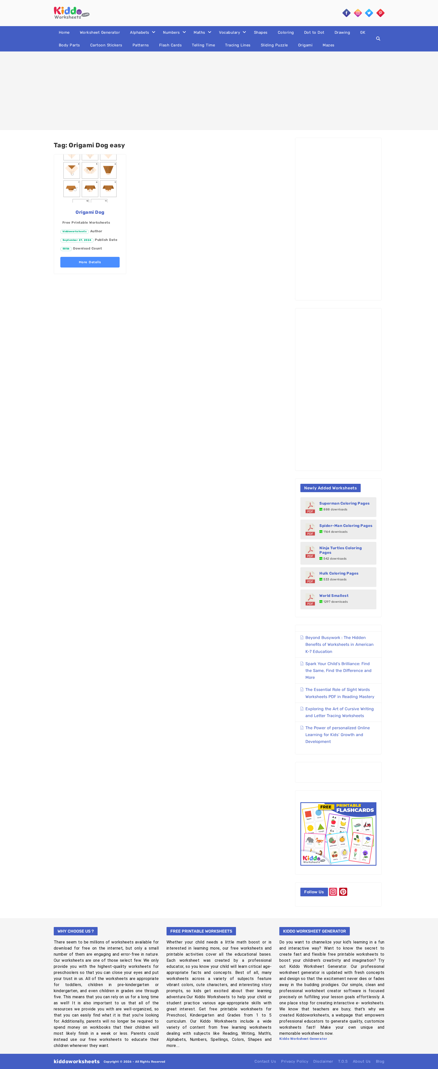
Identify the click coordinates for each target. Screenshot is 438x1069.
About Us (362, 1061)
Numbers (171, 32)
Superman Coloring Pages (344, 503)
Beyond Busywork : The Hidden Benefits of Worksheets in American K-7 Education (339, 644)
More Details (90, 262)
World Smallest (334, 595)
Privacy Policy (294, 1061)
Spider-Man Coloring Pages (346, 525)
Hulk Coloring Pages (339, 573)
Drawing (342, 32)
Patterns (141, 45)
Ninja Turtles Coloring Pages (340, 550)
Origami (305, 45)
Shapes (261, 32)
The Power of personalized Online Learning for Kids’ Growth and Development (337, 734)
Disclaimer (323, 1061)
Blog (380, 1061)
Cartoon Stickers (106, 45)
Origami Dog (90, 212)
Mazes (329, 45)
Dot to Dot (314, 32)
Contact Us (265, 1061)
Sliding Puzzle (274, 45)
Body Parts (69, 45)
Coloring (286, 32)
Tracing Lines (238, 45)
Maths (199, 32)
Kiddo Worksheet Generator (303, 1039)
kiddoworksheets (75, 231)
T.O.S (343, 1061)
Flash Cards (170, 45)
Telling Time (203, 45)
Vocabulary (229, 32)
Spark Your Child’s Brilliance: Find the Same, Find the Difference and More (338, 670)
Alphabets (139, 32)
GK (362, 32)
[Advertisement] (219, 90)
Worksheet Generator (100, 32)
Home (64, 32)
